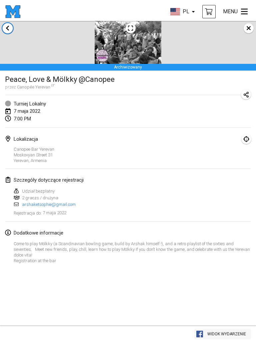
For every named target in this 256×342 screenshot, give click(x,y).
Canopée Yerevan (33, 87)
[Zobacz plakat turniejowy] (131, 28)
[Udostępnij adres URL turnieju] (246, 94)
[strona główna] (13, 11)
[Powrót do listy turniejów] (8, 28)
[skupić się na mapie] (246, 139)
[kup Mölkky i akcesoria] (209, 11)
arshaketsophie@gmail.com (49, 204)
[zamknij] (249, 28)
